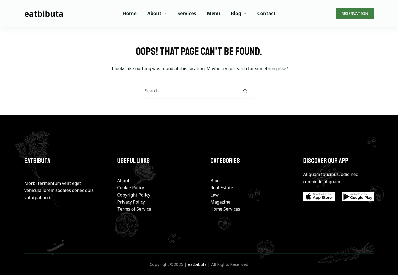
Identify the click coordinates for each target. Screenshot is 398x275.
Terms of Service (134, 209)
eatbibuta (44, 13)
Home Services (225, 209)
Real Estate (221, 188)
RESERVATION (354, 13)
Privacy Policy (131, 202)
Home (129, 13)
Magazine (220, 202)
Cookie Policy (130, 188)
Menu (213, 13)
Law (214, 195)
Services (186, 13)
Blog (236, 13)
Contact (266, 13)
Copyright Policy (133, 195)
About (154, 13)
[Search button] (245, 91)
